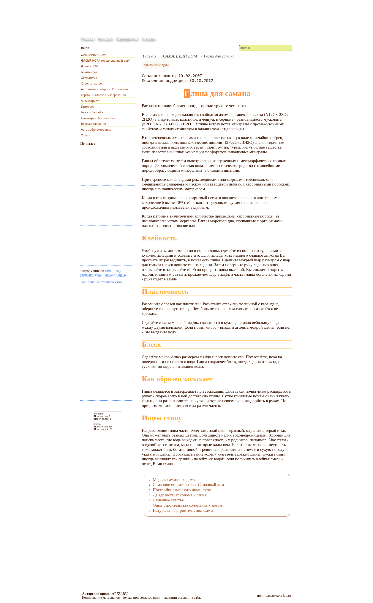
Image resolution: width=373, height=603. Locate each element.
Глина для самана (219, 56)
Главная (87, 39)
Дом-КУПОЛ (89, 66)
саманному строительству (100, 273)
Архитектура (89, 72)
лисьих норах (115, 275)
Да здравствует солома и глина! (180, 495)
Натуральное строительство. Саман (183, 510)
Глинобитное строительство (101, 282)
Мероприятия (127, 39)
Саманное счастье (168, 500)
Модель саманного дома (174, 479)
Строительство (91, 83)
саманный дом (156, 65)
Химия (85, 135)
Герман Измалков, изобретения (103, 95)
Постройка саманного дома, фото (182, 490)
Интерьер (88, 106)
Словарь (148, 39)
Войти (85, 48)
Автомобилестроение (96, 129)
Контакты (105, 39)
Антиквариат (90, 100)
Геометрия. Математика (98, 118)
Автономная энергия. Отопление (104, 89)
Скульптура (89, 77)
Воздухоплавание (93, 123)
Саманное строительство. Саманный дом (188, 484)
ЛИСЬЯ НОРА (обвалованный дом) (105, 60)
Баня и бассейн (92, 112)
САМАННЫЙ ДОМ (93, 54)
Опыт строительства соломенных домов (188, 505)
